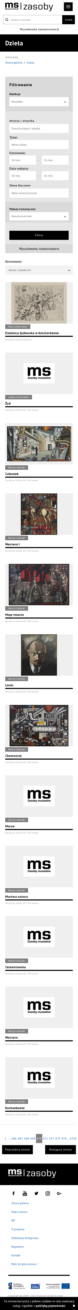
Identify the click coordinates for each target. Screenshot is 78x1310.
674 (64, 1138)
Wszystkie (17, 101)
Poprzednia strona (17, 1149)
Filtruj (39, 235)
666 (14, 1138)
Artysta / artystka (21, 121)
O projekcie (18, 1229)
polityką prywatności (50, 1306)
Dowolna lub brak (21, 216)
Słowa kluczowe (19, 185)
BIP (13, 1220)
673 (57, 1138)
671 (45, 1138)
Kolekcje (15, 94)
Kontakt (15, 1255)
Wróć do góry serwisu (24, 1264)
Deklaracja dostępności (25, 1238)
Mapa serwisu (19, 1212)
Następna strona (60, 1149)
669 (32, 1138)
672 (51, 1138)
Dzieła (30, 62)
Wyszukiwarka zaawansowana (38, 29)
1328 (73, 1138)
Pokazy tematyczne (22, 209)
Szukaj (68, 19)
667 (20, 1138)
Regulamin (17, 1246)
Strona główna (14, 62)
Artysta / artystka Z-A (19, 270)
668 (26, 1138)
